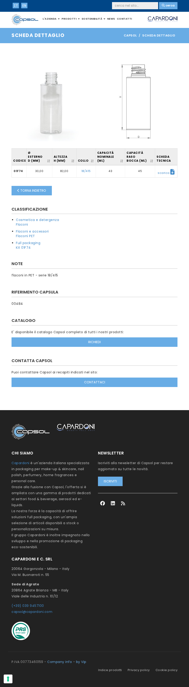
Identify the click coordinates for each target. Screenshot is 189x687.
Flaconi (22, 224)
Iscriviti (110, 481)
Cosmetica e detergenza (37, 220)
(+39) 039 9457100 (28, 605)
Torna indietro (32, 190)
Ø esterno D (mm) (35, 157)
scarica (164, 173)
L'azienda (50, 19)
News (111, 19)
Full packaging (28, 243)
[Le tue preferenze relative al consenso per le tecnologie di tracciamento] (8, 679)
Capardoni (21, 463)
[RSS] (123, 503)
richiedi (94, 342)
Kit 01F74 (23, 247)
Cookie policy (167, 670)
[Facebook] (102, 503)
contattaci (94, 382)
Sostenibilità (92, 19)
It (16, 5)
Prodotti (69, 19)
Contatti (124, 19)
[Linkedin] (113, 503)
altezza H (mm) (61, 159)
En (24, 5)
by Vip (81, 662)
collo (83, 161)
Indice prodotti (110, 670)
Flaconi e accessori (32, 231)
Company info (59, 662)
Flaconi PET (25, 236)
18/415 (86, 171)
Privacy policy (139, 670)
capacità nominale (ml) (105, 157)
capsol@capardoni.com (32, 611)
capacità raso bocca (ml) (137, 157)
